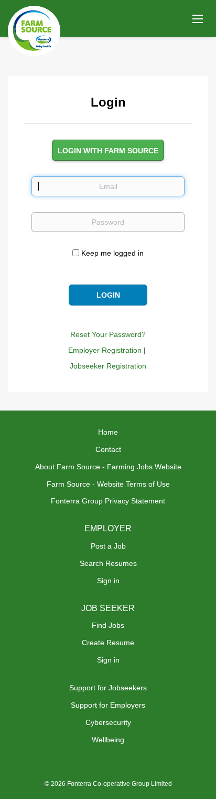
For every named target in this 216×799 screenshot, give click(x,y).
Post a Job (108, 546)
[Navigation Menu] (197, 18)
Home (108, 432)
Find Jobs (108, 625)
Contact (108, 449)
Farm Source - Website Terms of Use (108, 484)
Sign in (108, 580)
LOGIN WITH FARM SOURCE (108, 150)
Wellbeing (108, 739)
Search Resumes (108, 563)
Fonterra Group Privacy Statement (108, 501)
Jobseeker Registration (108, 366)
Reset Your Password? (108, 334)
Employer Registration (105, 350)
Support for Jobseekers (108, 688)
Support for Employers (108, 705)
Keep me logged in (112, 253)
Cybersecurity (108, 722)
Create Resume (108, 642)
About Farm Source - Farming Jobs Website (108, 466)
